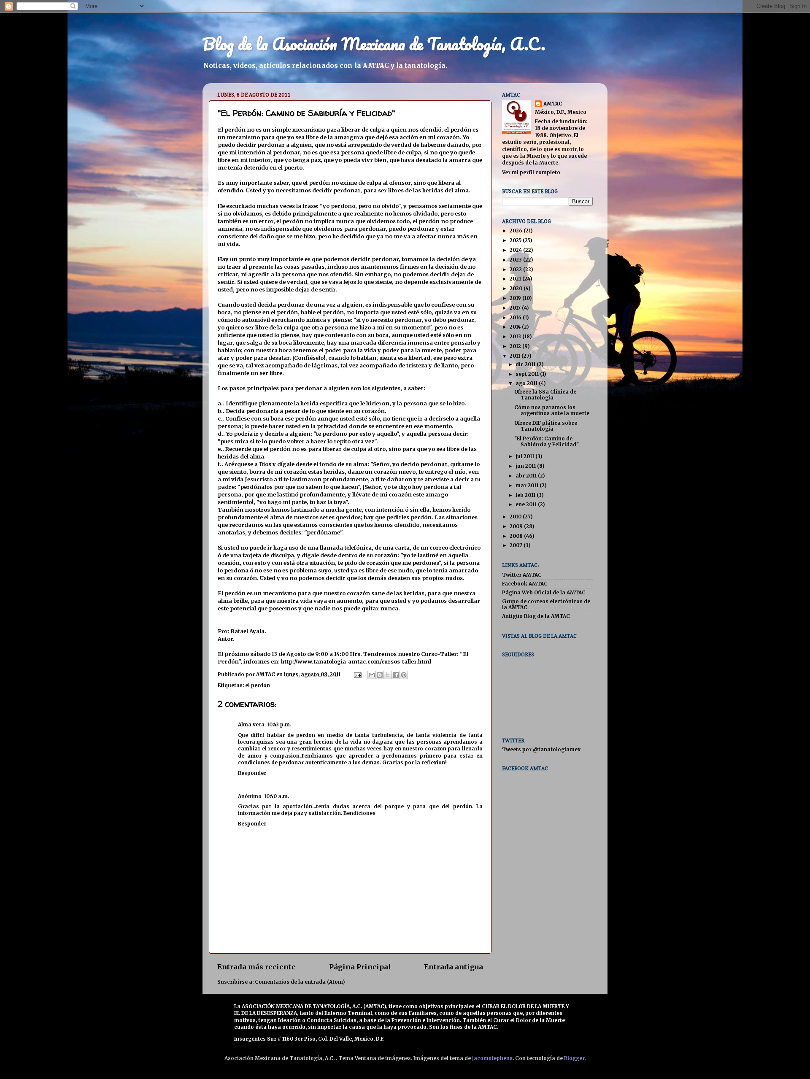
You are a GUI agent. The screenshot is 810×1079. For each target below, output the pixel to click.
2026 (517, 230)
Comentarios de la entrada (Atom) (300, 982)
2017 (516, 308)
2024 (516, 250)
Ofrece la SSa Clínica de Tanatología (545, 394)
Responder (252, 773)
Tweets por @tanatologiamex (541, 749)
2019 (516, 298)
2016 (516, 317)
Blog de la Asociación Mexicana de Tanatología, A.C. (373, 43)
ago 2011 (527, 383)
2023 (516, 259)
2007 (517, 545)
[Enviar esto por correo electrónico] (371, 675)
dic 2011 (526, 364)
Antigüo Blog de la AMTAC (536, 616)
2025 (516, 240)
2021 (516, 278)
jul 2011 (525, 456)
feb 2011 (526, 495)
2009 (517, 526)
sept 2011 (528, 374)
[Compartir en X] (387, 675)
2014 (516, 327)
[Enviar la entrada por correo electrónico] (357, 674)
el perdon (257, 685)
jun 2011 (526, 466)
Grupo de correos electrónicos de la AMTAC (546, 604)
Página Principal (360, 967)
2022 (516, 269)
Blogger (574, 1058)
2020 (517, 288)
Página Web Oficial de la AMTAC (544, 592)
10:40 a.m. (276, 796)
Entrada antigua (453, 967)
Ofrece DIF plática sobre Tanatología (545, 426)
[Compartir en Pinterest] (404, 675)
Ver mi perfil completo (531, 172)
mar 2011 (528, 485)
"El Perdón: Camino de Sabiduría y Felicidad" (546, 441)
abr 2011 (527, 475)
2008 (517, 536)
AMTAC (552, 103)
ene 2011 (527, 504)
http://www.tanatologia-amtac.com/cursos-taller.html (356, 661)
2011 (515, 356)
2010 (516, 516)
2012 (516, 346)
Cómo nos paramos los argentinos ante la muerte (551, 410)
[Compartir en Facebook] (396, 675)
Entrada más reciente (256, 967)
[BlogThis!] (379, 675)
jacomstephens (492, 1058)
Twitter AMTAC (522, 575)
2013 (516, 336)
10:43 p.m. (279, 724)
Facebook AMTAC (525, 583)
